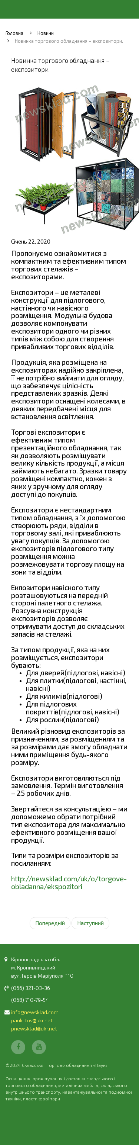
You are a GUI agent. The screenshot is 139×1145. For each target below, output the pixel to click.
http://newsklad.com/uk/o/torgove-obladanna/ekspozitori (69, 882)
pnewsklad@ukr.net (34, 1028)
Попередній (50, 923)
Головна (14, 33)
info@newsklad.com (35, 1012)
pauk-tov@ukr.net (32, 1020)
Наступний (90, 923)
